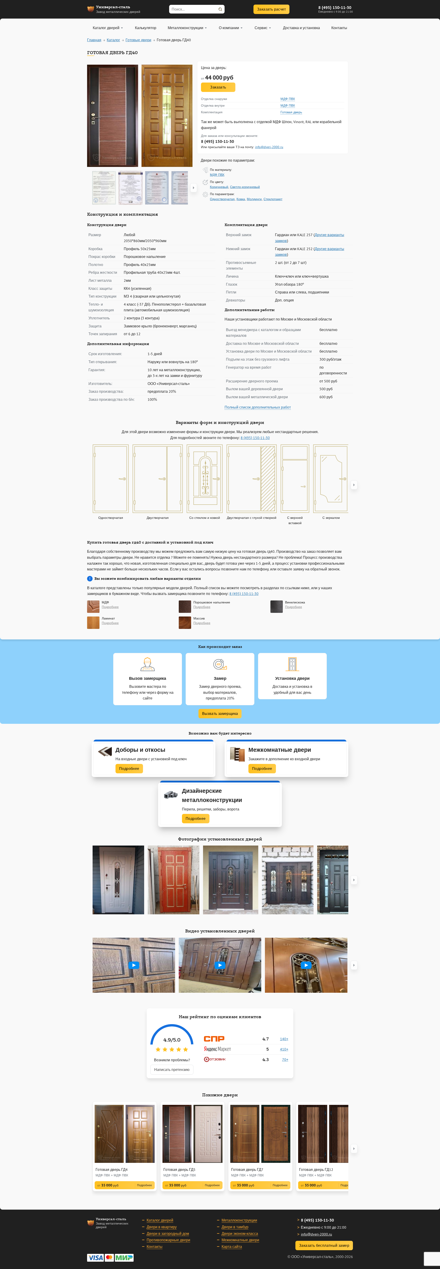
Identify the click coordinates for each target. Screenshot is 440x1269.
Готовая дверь (291, 112)
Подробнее (129, 768)
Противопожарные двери (168, 1240)
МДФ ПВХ (287, 99)
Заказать (218, 87)
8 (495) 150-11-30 (334, 7)
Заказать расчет (271, 9)
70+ (285, 1059)
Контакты (154, 1246)
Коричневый (219, 187)
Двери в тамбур (235, 1227)
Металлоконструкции (239, 1220)
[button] (193, 187)
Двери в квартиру (162, 1227)
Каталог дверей (160, 1220)
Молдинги (254, 199)
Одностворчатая (222, 199)
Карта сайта (232, 1246)
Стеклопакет (273, 199)
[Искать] (220, 9)
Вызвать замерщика (220, 713)
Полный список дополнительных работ (258, 407)
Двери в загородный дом (168, 1233)
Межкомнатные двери (240, 1240)
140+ (284, 1039)
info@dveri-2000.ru (269, 147)
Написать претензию (172, 1069)
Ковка (240, 199)
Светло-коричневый (245, 187)
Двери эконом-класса (240, 1233)
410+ (284, 1049)
